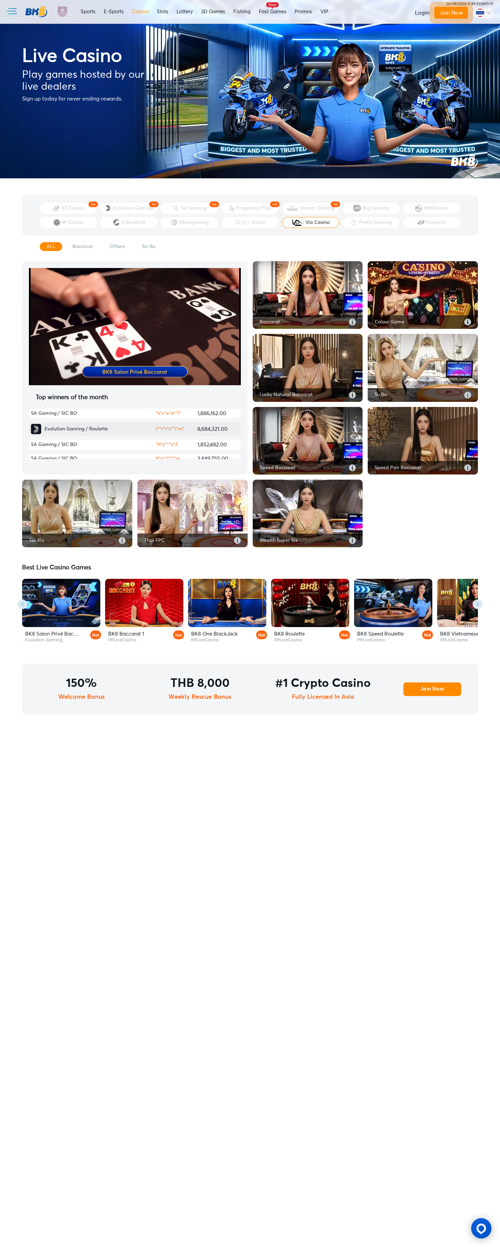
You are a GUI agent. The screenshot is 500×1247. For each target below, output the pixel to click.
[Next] (477, 604)
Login (422, 13)
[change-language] (483, 12)
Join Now (451, 13)
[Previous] (22, 604)
